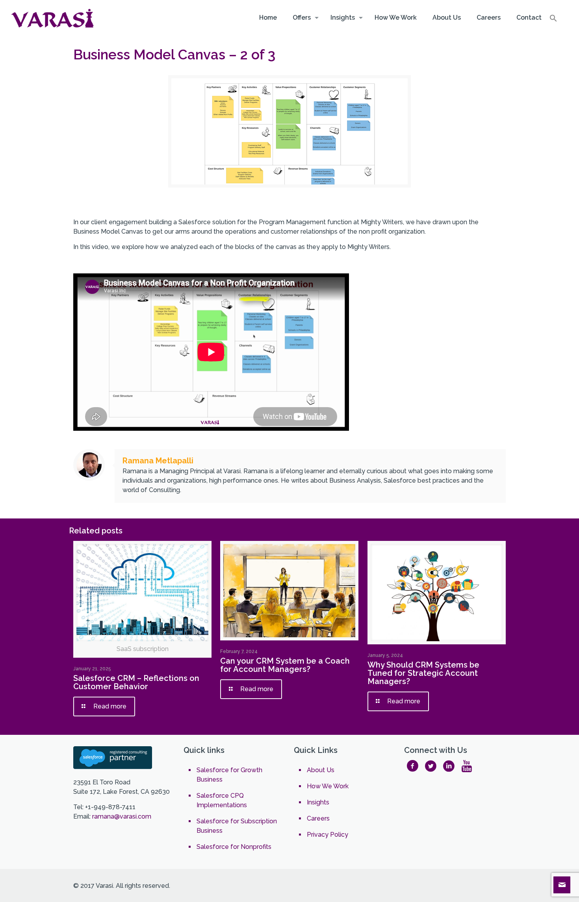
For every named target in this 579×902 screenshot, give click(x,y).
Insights (318, 802)
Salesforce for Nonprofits (234, 846)
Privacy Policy (327, 834)
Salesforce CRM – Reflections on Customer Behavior (136, 682)
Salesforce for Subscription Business (237, 825)
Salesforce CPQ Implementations (222, 800)
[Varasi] (53, 17)
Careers (318, 818)
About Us (320, 770)
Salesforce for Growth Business (229, 774)
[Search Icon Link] (553, 20)
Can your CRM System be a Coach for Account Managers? (285, 665)
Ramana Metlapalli (157, 460)
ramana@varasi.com (121, 816)
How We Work (328, 786)
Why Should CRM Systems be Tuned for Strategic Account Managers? (423, 673)
